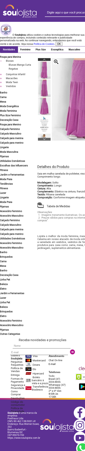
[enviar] (72, 351)
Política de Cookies (44, 44)
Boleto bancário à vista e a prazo (40, 380)
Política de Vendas (17, 370)
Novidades (9, 49)
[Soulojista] (20, 16)
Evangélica (57, 49)
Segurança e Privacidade (18, 387)
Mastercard (39, 360)
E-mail (52, 364)
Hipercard (38, 373)
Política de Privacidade (17, 410)
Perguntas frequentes (17, 363)
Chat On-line (55, 360)
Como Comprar (16, 393)
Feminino (25, 49)
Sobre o (16, 357)
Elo (34, 369)
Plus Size (41, 49)
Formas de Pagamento (17, 380)
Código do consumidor (18, 403)
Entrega (15, 374)
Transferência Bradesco (40, 388)
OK (59, 43)
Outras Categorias (10, 334)
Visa (35, 356)
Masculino (74, 49)
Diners (36, 364)
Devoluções (18, 398)
